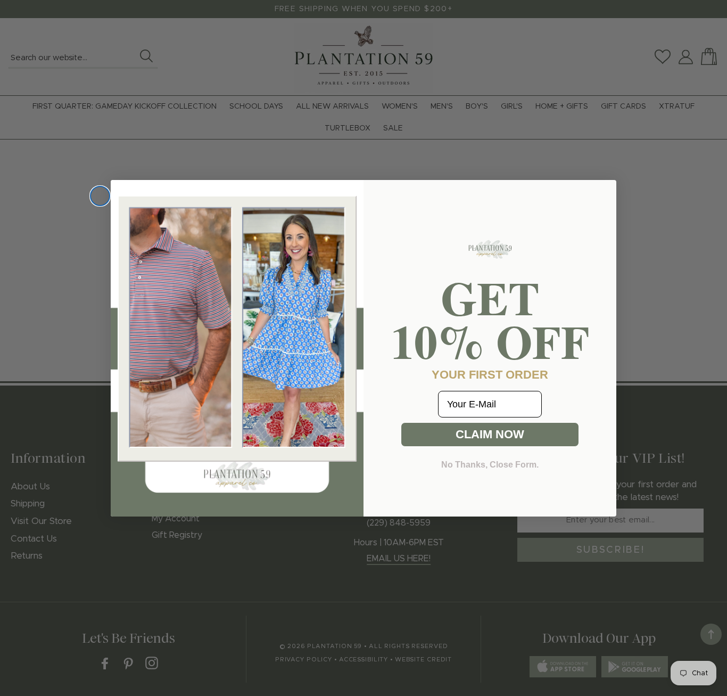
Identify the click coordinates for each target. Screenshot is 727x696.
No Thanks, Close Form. (490, 464)
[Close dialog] (100, 196)
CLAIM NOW (490, 434)
